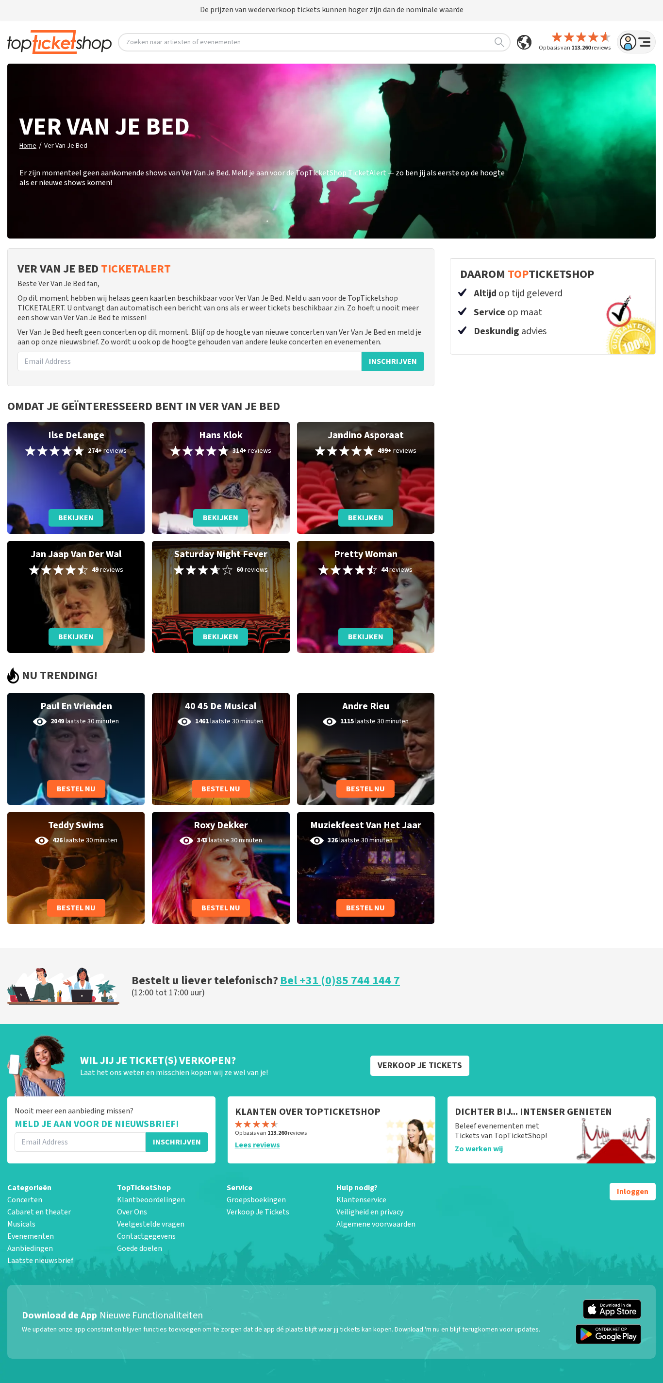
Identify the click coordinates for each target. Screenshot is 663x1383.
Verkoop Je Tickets (258, 1212)
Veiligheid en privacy (369, 1212)
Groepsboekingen (256, 1200)
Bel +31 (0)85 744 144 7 (340, 980)
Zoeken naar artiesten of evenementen (183, 42)
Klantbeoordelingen (151, 1200)
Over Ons (132, 1212)
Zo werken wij (479, 1149)
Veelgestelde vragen (150, 1224)
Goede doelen (139, 1248)
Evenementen (30, 1236)
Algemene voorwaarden (375, 1224)
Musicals (21, 1224)
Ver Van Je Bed (65, 146)
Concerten (24, 1200)
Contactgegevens (146, 1236)
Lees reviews (257, 1145)
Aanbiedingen (30, 1248)
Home (27, 146)
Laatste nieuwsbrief (40, 1260)
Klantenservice (361, 1200)
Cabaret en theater (39, 1212)
